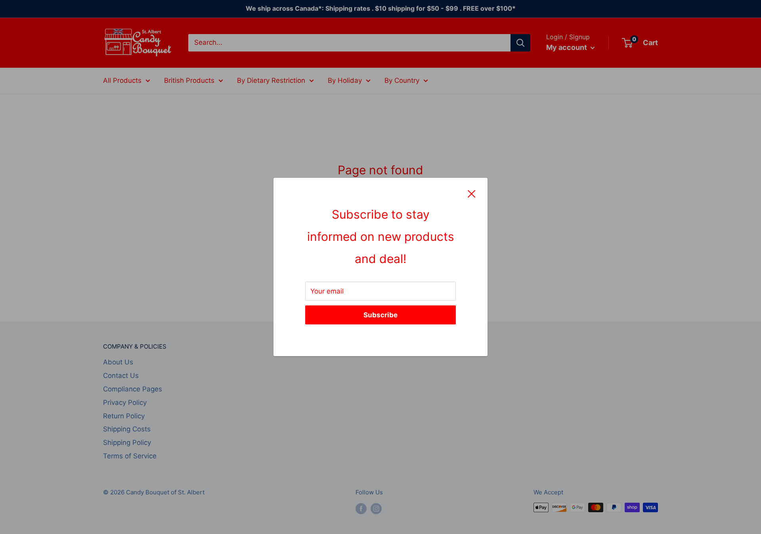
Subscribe (380, 315)
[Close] (472, 193)
